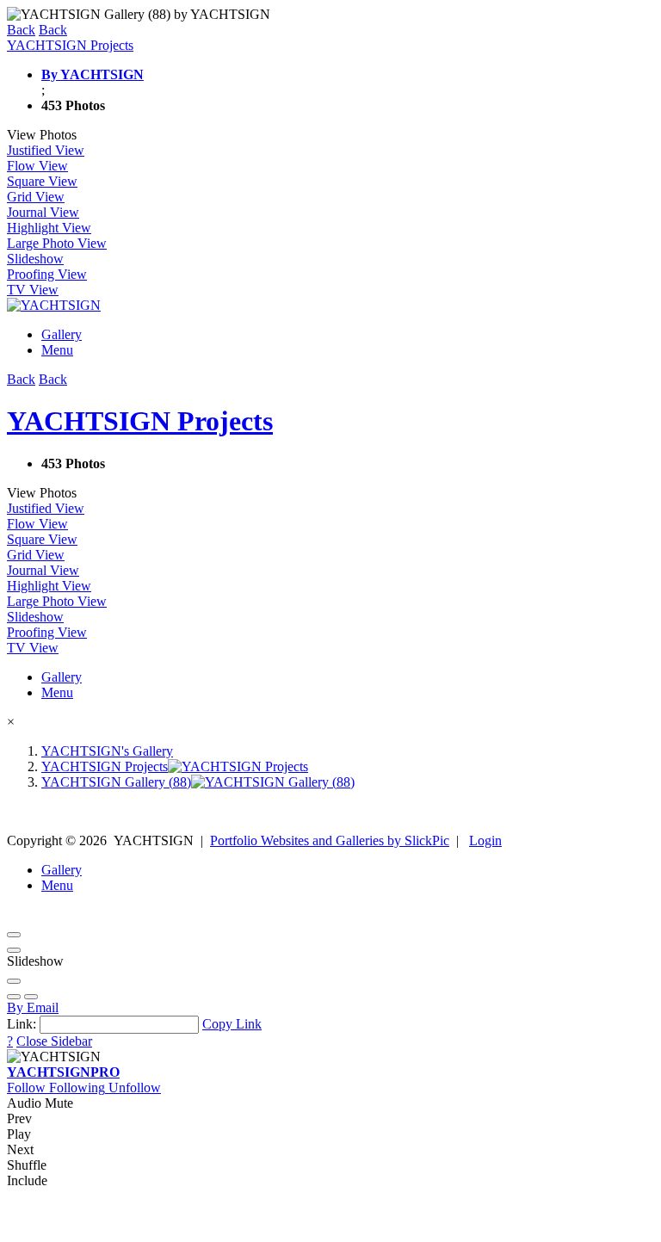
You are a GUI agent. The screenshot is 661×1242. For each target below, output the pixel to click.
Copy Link (232, 1023)
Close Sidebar (54, 1041)
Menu (57, 350)
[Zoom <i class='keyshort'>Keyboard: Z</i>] (14, 981)
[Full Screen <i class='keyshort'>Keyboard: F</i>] (14, 950)
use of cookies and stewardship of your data (336, 1227)
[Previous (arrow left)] (14, 996)
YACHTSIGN (63, 1072)
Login (485, 840)
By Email (33, 1007)
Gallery (61, 334)
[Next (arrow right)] (31, 996)
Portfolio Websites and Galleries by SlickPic (329, 840)
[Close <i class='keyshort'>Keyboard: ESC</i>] (14, 934)
